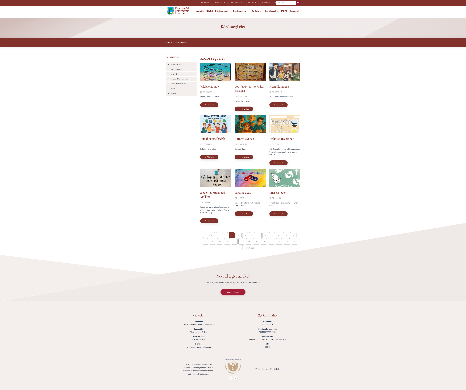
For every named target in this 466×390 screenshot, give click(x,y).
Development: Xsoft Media (269, 369)
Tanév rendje (220, 3)
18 (241, 241)
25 (294, 241)
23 (279, 241)
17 (234, 241)
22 (271, 241)
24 (287, 241)
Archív (171, 88)
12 (293, 235)
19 (249, 241)
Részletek (209, 105)
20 (256, 241)
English (202, 6)
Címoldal (169, 42)
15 (220, 241)
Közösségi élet (181, 42)
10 (279, 235)
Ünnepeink (173, 74)
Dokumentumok (236, 3)
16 (227, 241)
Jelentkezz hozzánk (233, 292)
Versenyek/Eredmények (178, 79)
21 (264, 241)
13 (205, 241)
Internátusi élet (175, 64)
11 (286, 235)
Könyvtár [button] (173, 93)
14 (212, 241)
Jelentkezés (204, 3)
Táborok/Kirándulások (177, 84)
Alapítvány (266, 3)
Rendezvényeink (175, 69)
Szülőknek (252, 3)
